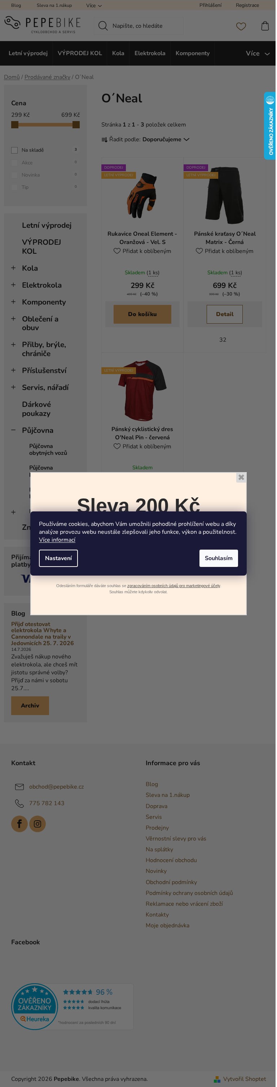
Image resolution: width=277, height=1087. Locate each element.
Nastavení (58, 558)
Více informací (57, 540)
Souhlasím (219, 558)
